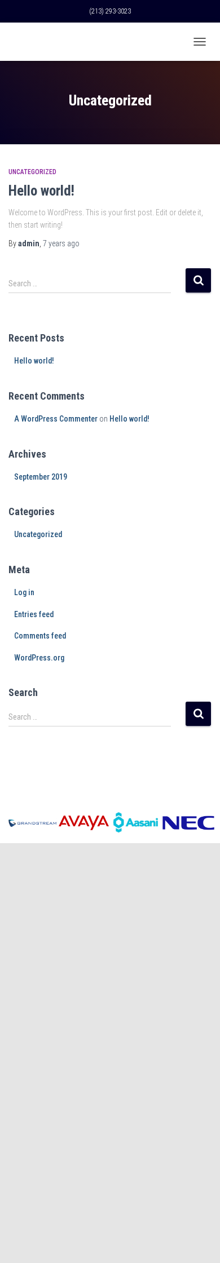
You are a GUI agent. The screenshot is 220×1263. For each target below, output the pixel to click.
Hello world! (41, 191)
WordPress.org (39, 657)
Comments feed (40, 635)
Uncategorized (32, 172)
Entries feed (34, 614)
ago (61, 243)
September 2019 (40, 476)
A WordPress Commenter (56, 418)
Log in (24, 592)
